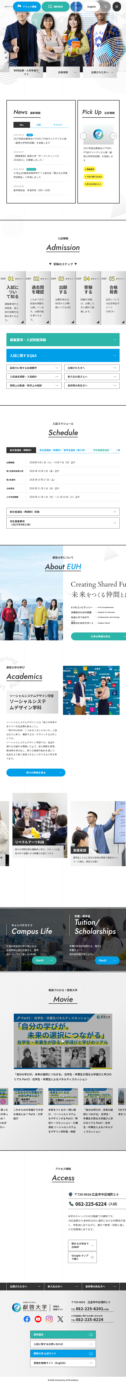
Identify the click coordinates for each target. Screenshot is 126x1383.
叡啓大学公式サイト (76, 6)
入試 (38, 124)
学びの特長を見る (36, 772)
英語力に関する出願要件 (23, 368)
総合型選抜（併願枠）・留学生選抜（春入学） (63, 450)
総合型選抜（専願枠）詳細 (24, 511)
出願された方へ (99, 72)
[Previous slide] (83, 136)
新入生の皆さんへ (77, 376)
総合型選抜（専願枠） (21, 450)
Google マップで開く (80, 1257)
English (91, 6)
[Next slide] (113, 136)
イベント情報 (29, 6)
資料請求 (58, 6)
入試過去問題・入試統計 (23, 376)
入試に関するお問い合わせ (48, 1344)
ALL (22, 124)
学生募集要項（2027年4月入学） (21, 522)
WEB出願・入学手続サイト (26, 72)
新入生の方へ (55, 1286)
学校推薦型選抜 (101, 450)
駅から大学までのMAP (80, 1245)
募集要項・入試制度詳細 (28, 339)
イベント (58, 124)
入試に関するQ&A (23, 355)
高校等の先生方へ (77, 385)
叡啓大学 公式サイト (45, 1353)
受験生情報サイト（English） (50, 1363)
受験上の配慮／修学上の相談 (26, 385)
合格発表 (63, 72)
